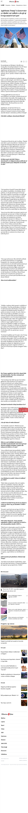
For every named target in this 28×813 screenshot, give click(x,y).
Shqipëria (7, 5)
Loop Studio (20, 764)
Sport (2, 725)
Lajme (2, 5)
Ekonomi (3, 750)
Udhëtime (4, 754)
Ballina (3, 718)
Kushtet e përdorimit (23, 758)
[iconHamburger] (2, 1)
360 (2, 732)
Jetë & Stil (4, 743)
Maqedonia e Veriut (21, 5)
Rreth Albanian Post (4, 758)
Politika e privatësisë (23, 760)
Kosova (13, 5)
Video (2, 729)
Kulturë (3, 740)
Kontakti (2, 760)
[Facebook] (21, 62)
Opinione (3, 736)
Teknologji (4, 747)
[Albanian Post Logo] (14, 1)
